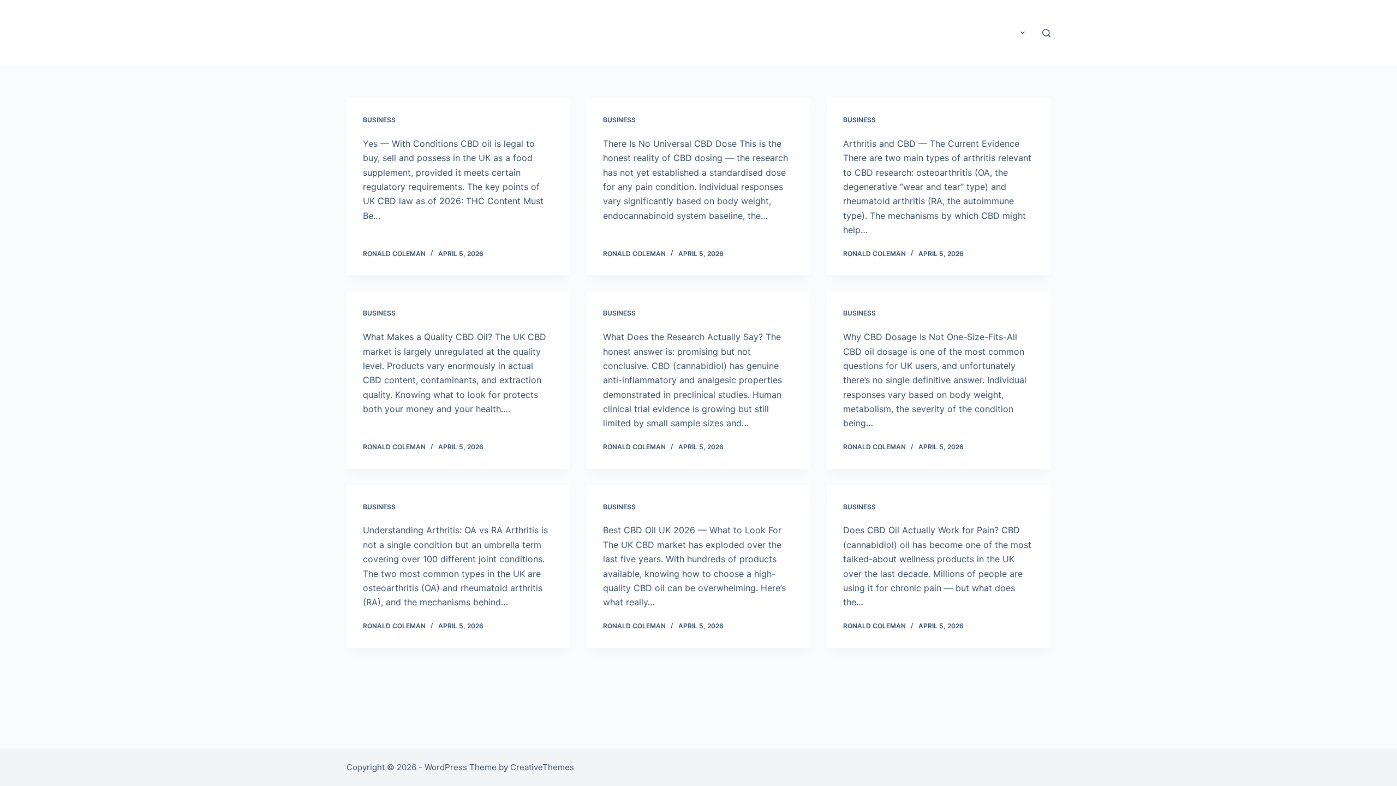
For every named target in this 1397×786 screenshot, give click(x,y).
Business (379, 120)
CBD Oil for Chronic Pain (428, 32)
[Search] (1046, 33)
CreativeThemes (542, 767)
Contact (965, 32)
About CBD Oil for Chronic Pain (588, 32)
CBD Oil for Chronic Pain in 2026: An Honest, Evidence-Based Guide (813, 32)
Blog (669, 32)
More (1004, 32)
